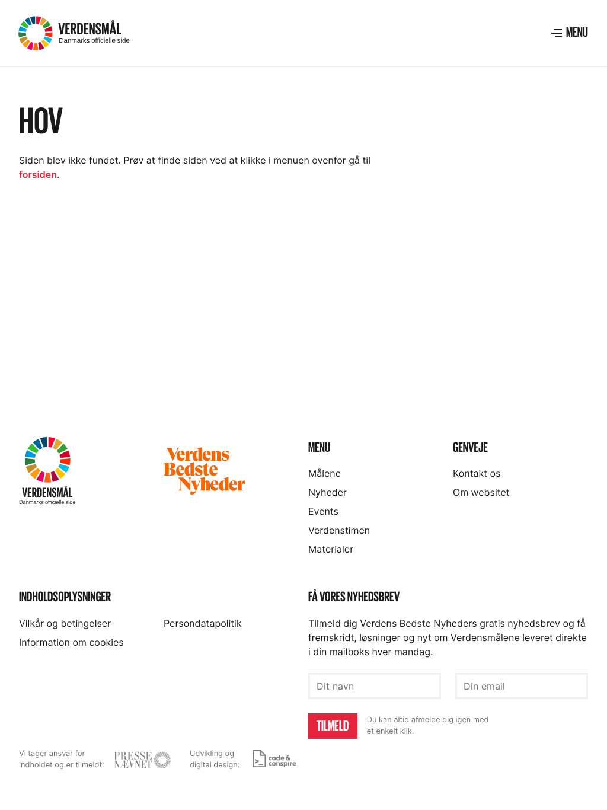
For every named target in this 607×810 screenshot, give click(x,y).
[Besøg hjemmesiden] (142, 760)
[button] (569, 33)
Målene (324, 473)
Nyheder (327, 492)
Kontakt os (476, 473)
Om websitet (481, 492)
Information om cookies (71, 642)
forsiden (38, 174)
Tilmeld (333, 726)
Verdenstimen (339, 530)
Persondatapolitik (203, 623)
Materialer (330, 549)
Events (323, 511)
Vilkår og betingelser (65, 623)
